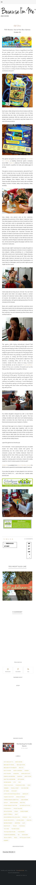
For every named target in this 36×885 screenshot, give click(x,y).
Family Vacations (8, 785)
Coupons (19, 776)
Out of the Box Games (24, 465)
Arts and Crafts (8, 761)
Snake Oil (11, 163)
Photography (7, 808)
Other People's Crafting (10, 805)
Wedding (6, 840)
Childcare (16, 773)
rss (28, 671)
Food (29, 785)
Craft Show (28, 776)
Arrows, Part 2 (10, 597)
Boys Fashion (7, 770)
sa (30, 817)
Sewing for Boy (8, 823)
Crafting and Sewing (9, 779)
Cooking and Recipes (9, 776)
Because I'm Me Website (10, 767)
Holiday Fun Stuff (9, 796)
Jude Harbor (24, 799)
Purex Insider (24, 811)
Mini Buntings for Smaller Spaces (24, 745)
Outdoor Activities (25, 805)
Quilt (16, 814)
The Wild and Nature (9, 831)
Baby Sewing (18, 761)
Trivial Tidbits (8, 837)
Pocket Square (18, 808)
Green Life (25, 793)
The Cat (15, 825)
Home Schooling (20, 796)
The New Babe (15, 828)
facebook (17, 671)
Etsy (15, 782)
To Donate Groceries (9, 834)
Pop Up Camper (8, 811)
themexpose (20, 870)
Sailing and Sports (9, 820)
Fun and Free (24, 788)
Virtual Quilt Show (24, 837)
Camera (26, 770)
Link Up (6, 802)
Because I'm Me (21, 764)
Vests (15, 837)
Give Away (14, 791)
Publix (16, 811)
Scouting (29, 820)
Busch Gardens (17, 770)
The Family (22, 825)
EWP (19, 782)
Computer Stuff (25, 773)
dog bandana (7, 782)
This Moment (21, 831)
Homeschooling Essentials (11, 799)
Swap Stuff (7, 825)
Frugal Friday (15, 788)
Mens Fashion (14, 802)
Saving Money (20, 820)
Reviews (24, 817)
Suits (23, 823)
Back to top (21, 875)
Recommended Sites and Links (12, 817)
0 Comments (28, 539)
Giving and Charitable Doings (12, 793)
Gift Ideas (17, 25)
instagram (7, 671)
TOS (18, 834)
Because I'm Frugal (9, 764)
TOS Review (25, 834)
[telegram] (6, 539)
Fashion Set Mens (20, 785)
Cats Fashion (7, 773)
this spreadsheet (27, 365)
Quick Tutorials (8, 814)
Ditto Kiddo (21, 779)
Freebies (6, 788)
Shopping (17, 823)
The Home (6, 828)
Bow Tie (21, 767)
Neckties (22, 802)
